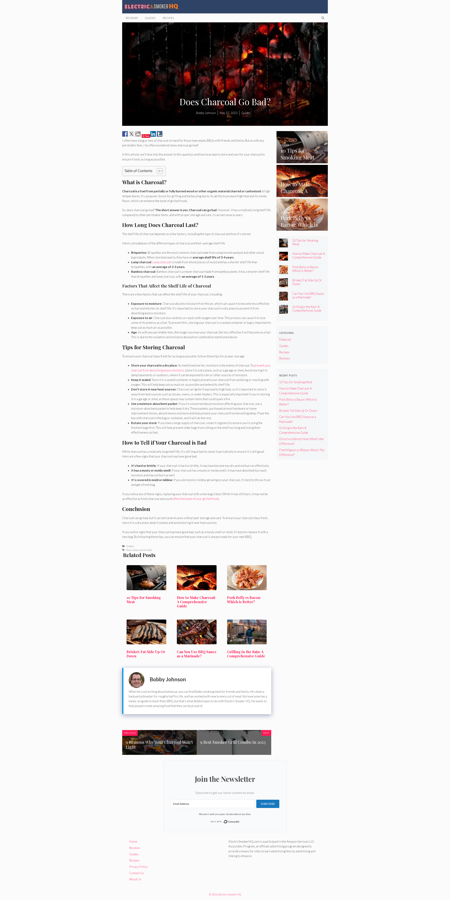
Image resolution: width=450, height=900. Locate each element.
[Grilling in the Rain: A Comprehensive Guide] (283, 311)
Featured (285, 339)
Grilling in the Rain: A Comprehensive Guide (246, 653)
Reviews (132, 18)
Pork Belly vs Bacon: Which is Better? (244, 599)
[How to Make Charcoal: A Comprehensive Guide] (302, 194)
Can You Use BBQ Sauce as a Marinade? (196, 653)
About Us (135, 879)
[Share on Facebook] (125, 134)
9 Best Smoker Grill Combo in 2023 (233, 742)
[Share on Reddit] (138, 134)
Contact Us (136, 873)
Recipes (168, 18)
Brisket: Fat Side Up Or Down (146, 653)
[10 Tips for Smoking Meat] (302, 161)
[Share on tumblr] (159, 134)
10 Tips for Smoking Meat (144, 599)
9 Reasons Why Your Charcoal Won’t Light (159, 744)
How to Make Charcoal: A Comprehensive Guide (196, 601)
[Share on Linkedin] (153, 134)
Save (147, 136)
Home (133, 841)
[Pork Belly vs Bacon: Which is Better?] (302, 228)
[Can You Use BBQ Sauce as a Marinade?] (283, 298)
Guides (150, 18)
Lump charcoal (161, 262)
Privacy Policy (138, 867)
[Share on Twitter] (131, 134)
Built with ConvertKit (239, 821)
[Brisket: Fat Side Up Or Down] (283, 285)
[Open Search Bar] (323, 18)
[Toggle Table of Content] (158, 171)
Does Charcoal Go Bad (139, 549)
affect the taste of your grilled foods (196, 499)
